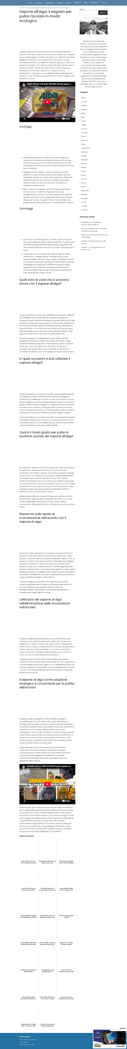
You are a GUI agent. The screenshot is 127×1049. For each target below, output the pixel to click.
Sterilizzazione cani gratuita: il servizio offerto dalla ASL (91, 223)
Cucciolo (84, 133)
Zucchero (84, 210)
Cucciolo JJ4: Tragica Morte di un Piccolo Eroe (93, 248)
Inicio (30, 3)
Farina (83, 136)
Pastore (68, 3)
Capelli (83, 125)
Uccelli (83, 202)
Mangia (84, 156)
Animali (83, 105)
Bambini (84, 109)
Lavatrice (84, 152)
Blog (85, 3)
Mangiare (84, 160)
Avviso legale (23, 1042)
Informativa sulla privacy (27, 1040)
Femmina (84, 140)
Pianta (76, 3)
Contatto (104, 3)
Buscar (82, 9)
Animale (84, 102)
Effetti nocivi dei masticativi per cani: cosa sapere (94, 236)
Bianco (83, 113)
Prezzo (83, 175)
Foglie (83, 144)
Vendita (38, 3)
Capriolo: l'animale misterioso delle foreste (93, 242)
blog (83, 117)
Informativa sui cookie (26, 1045)
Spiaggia (84, 198)
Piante (83, 171)
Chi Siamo (94, 3)
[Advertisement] (47, 37)
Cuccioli (59, 3)
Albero (83, 98)
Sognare (84, 194)
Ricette (83, 183)
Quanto (84, 179)
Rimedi (83, 187)
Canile (83, 121)
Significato (50, 3)
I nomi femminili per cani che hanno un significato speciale (94, 230)
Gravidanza (85, 148)
